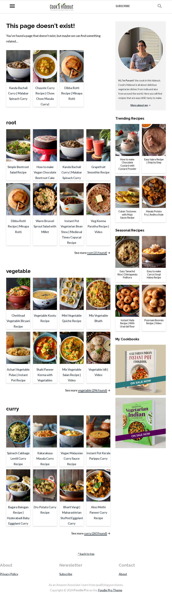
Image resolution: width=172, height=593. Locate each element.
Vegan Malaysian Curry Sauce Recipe (72, 458)
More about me (139, 105)
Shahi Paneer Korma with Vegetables (45, 375)
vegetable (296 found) (92, 390)
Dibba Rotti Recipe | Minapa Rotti (71, 93)
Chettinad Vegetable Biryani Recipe (18, 321)
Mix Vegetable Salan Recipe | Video (71, 375)
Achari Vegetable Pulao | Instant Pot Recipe (18, 375)
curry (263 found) (95, 533)
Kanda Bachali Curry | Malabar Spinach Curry (18, 93)
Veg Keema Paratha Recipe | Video (98, 226)
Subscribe (65, 574)
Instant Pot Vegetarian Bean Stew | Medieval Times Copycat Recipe (72, 232)
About (123, 574)
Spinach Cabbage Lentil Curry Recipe (18, 458)
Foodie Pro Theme (110, 590)
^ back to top (86, 554)
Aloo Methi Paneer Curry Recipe (98, 512)
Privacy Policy (9, 574)
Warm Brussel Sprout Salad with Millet (45, 226)
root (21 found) (97, 253)
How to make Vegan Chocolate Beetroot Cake (45, 172)
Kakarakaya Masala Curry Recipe (45, 458)
